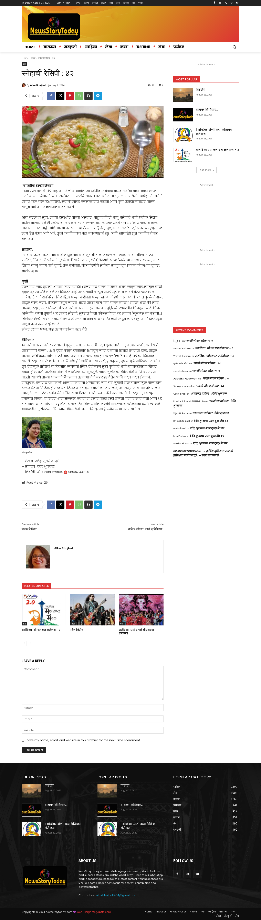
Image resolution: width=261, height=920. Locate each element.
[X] (225, 3)
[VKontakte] (197, 874)
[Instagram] (220, 3)
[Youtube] (237, 3)
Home (25, 58)
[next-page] (30, 643)
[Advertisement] (206, 212)
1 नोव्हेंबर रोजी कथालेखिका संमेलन (214, 132)
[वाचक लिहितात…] (183, 115)
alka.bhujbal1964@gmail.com (116, 895)
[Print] (88, 96)
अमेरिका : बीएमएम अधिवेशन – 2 (214, 356)
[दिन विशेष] (92, 609)
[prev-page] (24, 643)
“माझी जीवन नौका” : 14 (199, 341)
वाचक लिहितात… (30, 529)
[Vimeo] (231, 3)
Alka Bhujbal (38, 85)
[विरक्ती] (183, 95)
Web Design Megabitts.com (93, 912)
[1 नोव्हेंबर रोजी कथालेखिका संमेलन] (183, 135)
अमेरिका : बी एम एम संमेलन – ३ (41, 630)
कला (33, 58)
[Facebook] (214, 3)
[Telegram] (98, 96)
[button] (234, 47)
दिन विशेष (76, 630)
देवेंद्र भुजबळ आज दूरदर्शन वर (211, 421)
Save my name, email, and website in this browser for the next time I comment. (84, 740)
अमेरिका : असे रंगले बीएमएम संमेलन (136, 631)
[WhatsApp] (79, 96)
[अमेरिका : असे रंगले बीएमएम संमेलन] (141, 609)
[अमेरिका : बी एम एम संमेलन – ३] (44, 609)
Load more (205, 170)
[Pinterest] (70, 96)
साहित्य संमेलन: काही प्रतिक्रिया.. (146, 529)
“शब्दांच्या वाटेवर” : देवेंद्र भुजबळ (208, 394)
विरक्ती (200, 90)
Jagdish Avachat (185, 378)
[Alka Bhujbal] (24, 85)
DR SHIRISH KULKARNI (187, 451)
